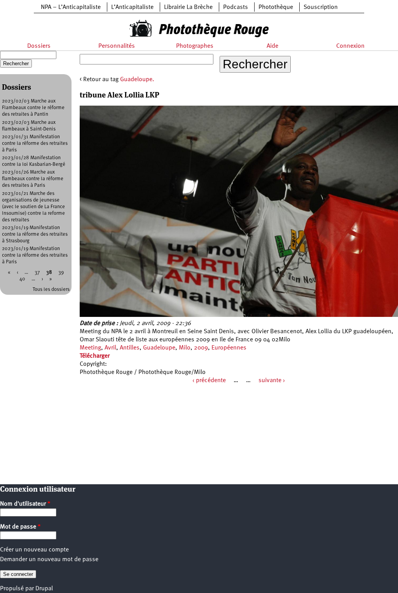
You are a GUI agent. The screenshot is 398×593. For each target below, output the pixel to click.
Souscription (321, 7)
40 (22, 279)
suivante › (271, 380)
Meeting (90, 348)
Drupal (44, 589)
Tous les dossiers (51, 289)
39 (61, 272)
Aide (272, 46)
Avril (110, 348)
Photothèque (275, 7)
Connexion (350, 46)
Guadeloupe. (137, 80)
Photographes (194, 46)
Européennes (228, 348)
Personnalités (116, 46)
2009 (201, 348)
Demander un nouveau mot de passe (49, 559)
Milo (184, 348)
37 (37, 272)
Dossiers (39, 46)
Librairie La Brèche (188, 7)
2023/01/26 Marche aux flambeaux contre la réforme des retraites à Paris (32, 179)
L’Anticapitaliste (132, 7)
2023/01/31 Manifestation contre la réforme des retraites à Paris (35, 143)
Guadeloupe (159, 348)
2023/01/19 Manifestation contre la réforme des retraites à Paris (35, 255)
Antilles (130, 348)
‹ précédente (209, 380)
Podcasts (235, 7)
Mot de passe (20, 527)
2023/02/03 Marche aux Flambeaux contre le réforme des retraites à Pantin (33, 108)
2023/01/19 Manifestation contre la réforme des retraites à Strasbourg (35, 234)
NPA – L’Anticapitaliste (71, 7)
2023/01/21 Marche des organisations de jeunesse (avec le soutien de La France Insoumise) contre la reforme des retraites (33, 207)
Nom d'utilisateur (25, 504)
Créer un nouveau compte (34, 550)
